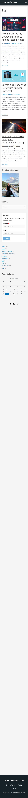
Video (3, 268)
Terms (20, 785)
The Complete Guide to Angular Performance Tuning (13, 139)
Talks (3, 263)
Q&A (3, 261)
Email (5, 230)
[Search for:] (14, 207)
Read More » (5, 65)
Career (3, 248)
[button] (25, 2)
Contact (14, 788)
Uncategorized (5, 265)
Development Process (7, 253)
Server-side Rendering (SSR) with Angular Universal (14, 87)
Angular (14, 43)
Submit (6, 239)
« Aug (3, 297)
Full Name (6, 223)
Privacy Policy (10, 785)
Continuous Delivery (7, 251)
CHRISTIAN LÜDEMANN (9, 2)
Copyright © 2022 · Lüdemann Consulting (14, 792)
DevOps (4, 256)
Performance (5, 258)
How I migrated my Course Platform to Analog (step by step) (13, 36)
